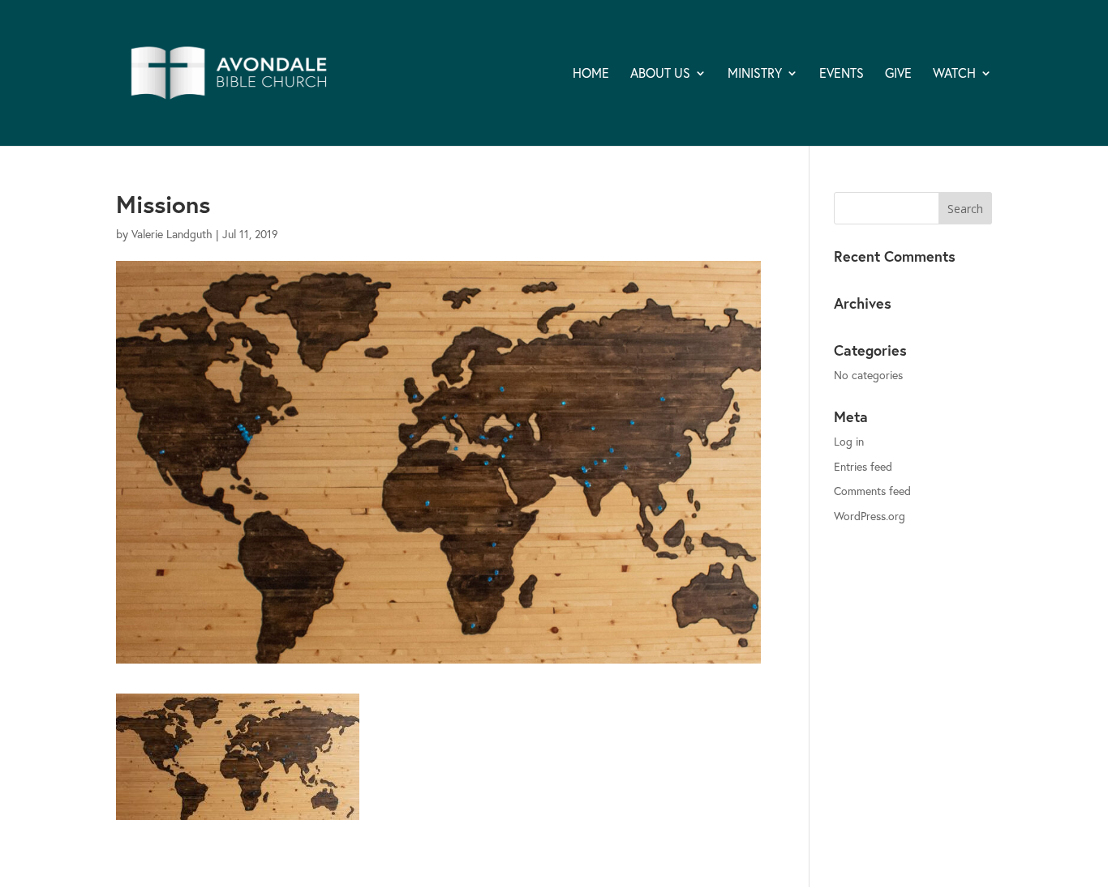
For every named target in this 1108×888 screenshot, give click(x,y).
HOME (591, 74)
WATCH (954, 74)
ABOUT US (660, 74)
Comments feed (872, 490)
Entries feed (863, 466)
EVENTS (841, 74)
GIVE (898, 74)
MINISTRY (755, 74)
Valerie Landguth (172, 233)
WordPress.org (869, 515)
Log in (849, 441)
